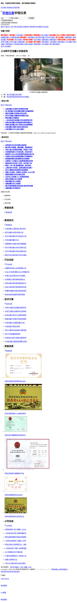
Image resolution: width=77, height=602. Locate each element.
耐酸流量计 (53, 39)
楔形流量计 (4, 35)
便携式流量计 (61, 39)
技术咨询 (4, 571)
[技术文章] (8, 304)
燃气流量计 (37, 42)
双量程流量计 (5, 37)
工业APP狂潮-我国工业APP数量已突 (17, 272)
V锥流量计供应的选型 (12, 326)
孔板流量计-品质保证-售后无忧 (15, 228)
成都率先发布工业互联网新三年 (15, 268)
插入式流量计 (61, 35)
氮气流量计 (19, 39)
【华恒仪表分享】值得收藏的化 (15, 533)
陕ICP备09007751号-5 (44, 569)
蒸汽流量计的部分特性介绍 (14, 232)
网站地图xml (55, 569)
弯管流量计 (9, 44)
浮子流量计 (69, 42)
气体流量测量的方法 (12, 240)
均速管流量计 (28, 35)
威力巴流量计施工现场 (14, 94)
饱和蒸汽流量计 (28, 39)
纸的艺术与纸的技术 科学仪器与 (16, 255)
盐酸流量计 (45, 39)
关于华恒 (14, 27)
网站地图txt (64, 569)
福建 (25, 567)
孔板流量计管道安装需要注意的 (16, 341)
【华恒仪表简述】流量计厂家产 (15, 541)
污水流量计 (45, 44)
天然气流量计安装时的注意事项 (15, 311)
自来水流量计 (28, 44)
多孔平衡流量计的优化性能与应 (15, 247)
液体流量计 (53, 35)
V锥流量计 (12, 35)
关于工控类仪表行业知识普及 (16, 563)
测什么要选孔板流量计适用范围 (15, 330)
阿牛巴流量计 (50, 37)
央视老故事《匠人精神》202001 (15, 529)
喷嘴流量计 (37, 35)
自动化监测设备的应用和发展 (15, 294)
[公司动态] (8, 525)
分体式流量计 (71, 39)
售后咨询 (17, 571)
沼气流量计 (29, 42)
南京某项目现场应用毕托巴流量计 (18, 97)
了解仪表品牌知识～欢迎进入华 (15, 556)
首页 (2, 27)
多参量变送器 (14, 37)
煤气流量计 (14, 42)
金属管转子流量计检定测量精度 (15, 244)
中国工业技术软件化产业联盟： (15, 275)
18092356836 (5, 578)
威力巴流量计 (60, 37)
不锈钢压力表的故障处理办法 (15, 279)
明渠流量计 (37, 44)
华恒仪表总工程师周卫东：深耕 (15, 544)
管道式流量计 (70, 35)
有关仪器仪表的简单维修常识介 (15, 283)
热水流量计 (37, 39)
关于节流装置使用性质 (12, 334)
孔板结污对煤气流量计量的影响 (15, 338)
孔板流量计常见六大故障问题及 (15, 315)
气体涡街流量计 (19, 44)
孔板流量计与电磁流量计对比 (15, 322)
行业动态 (45, 27)
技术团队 (20, 27)
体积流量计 (45, 42)
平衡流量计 (31, 37)
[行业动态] (8, 264)
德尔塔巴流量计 (40, 37)
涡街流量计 (61, 42)
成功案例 (39, 27)
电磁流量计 (23, 37)
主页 (2, 46)
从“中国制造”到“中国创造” (14, 552)
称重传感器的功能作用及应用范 (15, 291)
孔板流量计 (20, 35)
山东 (29, 567)
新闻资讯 (26, 27)
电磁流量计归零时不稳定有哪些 (15, 319)
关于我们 (4, 7)
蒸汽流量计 (45, 35)
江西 (21, 567)
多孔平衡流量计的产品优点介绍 (15, 236)
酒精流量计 (68, 37)
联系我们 (10, 7)
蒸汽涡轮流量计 (55, 44)
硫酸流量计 (22, 42)
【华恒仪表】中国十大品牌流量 (15, 548)
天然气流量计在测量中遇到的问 (15, 307)
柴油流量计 (11, 39)
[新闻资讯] (8, 225)
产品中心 (7, 27)
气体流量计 (53, 42)
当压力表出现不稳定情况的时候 (15, 287)
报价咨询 (10, 571)
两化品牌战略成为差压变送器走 (15, 537)
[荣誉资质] (8, 212)
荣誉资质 (33, 27)
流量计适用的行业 (11, 559)
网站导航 (17, 7)
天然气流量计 (5, 42)
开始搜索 (31, 18)
